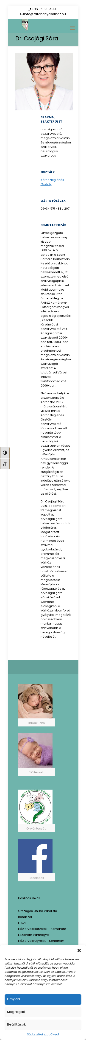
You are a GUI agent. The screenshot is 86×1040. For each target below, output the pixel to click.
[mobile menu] (72, 28)
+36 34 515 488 (44, 9)
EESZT (22, 923)
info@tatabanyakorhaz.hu (45, 14)
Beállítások (16, 1024)
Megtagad (16, 1011)
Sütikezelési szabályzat (43, 1034)
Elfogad (13, 999)
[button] (79, 950)
